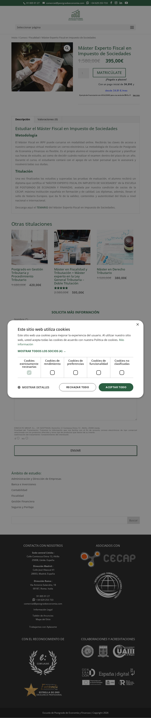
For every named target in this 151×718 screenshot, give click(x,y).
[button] (75, 351)
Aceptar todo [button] (116, 387)
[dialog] (75, 359)
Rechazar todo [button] (77, 387)
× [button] (137, 324)
